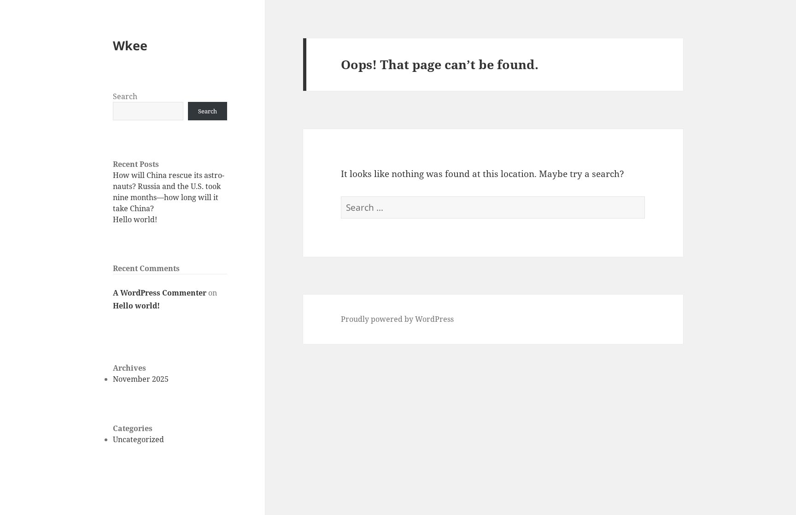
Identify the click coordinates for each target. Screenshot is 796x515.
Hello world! (135, 219)
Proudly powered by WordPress (397, 319)
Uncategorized (138, 439)
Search (125, 96)
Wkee (130, 45)
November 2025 (141, 379)
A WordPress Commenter (159, 293)
